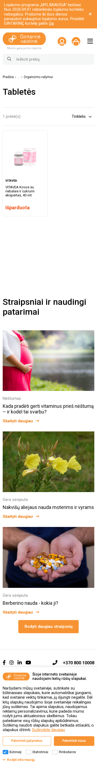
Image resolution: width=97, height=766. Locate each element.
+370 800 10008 (78, 662)
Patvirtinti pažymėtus (27, 741)
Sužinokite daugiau (48, 729)
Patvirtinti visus (74, 741)
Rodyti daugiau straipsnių (48, 626)
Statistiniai (40, 752)
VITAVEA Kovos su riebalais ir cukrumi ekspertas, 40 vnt (19, 191)
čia (51, 23)
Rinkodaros (67, 752)
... (19, 77)
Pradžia (8, 77)
